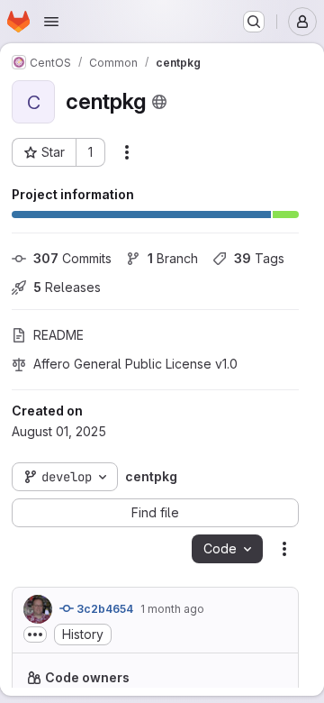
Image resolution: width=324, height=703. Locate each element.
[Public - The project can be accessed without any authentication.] (159, 102)
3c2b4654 (103, 609)
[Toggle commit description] (35, 634)
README (58, 334)
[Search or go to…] (254, 21)
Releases (67, 287)
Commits (72, 258)
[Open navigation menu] (51, 21)
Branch (173, 258)
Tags (259, 258)
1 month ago (172, 609)
